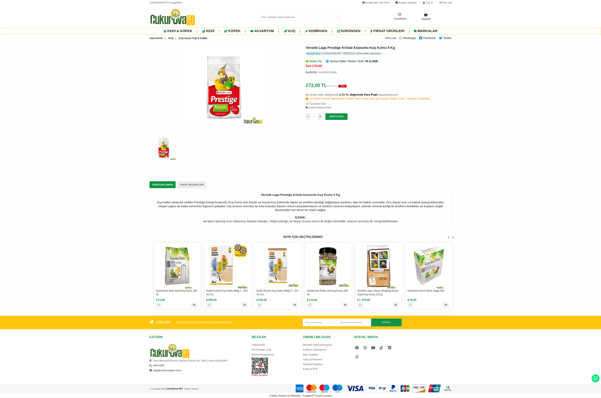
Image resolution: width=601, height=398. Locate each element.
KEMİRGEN (318, 31)
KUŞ (291, 31)
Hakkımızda (258, 345)
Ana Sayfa (156, 38)
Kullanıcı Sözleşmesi (314, 349)
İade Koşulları (310, 354)
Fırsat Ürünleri (388, 31)
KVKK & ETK (310, 369)
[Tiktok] (381, 348)
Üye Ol (429, 2)
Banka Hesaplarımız (263, 354)
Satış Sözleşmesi (312, 359)
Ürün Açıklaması (162, 184)
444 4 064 (158, 365)
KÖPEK (234, 31)
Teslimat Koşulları (313, 364)
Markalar (427, 31)
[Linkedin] (390, 348)
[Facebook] (357, 348)
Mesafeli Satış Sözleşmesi (317, 345)
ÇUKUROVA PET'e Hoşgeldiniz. (166, 2)
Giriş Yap (447, 2)
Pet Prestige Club (261, 349)
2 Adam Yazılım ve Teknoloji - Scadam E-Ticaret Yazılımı (300, 395)
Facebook (429, 38)
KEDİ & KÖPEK (179, 31)
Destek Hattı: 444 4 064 (377, 2)
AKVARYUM (264, 31)
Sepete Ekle (336, 116)
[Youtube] (373, 348)
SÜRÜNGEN (350, 31)
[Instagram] (365, 348)
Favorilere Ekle (317, 104)
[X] (357, 357)
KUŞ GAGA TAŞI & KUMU (193, 38)
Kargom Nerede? (407, 2)
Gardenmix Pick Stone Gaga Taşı (375, 290)
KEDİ (210, 31)
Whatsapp (409, 38)
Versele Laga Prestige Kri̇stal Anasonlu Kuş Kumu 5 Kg (350, 48)
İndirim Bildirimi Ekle (319, 107)
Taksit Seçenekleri (192, 184)
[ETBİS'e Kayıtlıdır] (260, 367)
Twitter (447, 38)
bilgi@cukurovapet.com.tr (167, 370)
